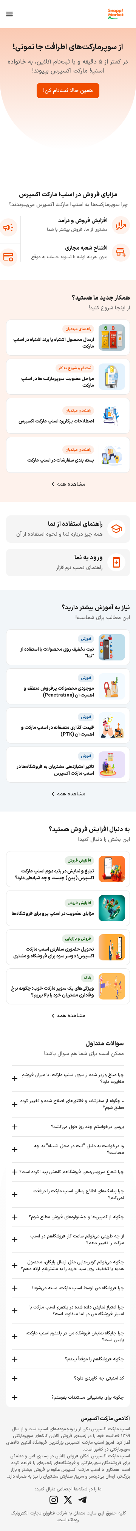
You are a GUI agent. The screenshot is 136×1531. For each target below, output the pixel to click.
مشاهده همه (71, 484)
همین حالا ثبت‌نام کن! (68, 91)
